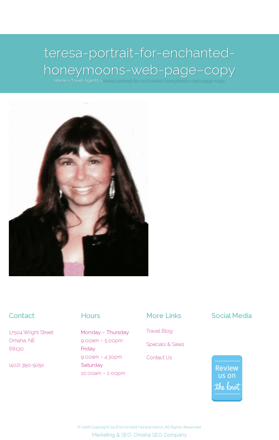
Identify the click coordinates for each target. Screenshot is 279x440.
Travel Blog (159, 331)
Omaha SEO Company (160, 435)
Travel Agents (85, 80)
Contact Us (159, 358)
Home (60, 80)
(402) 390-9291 (26, 365)
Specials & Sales (165, 344)
